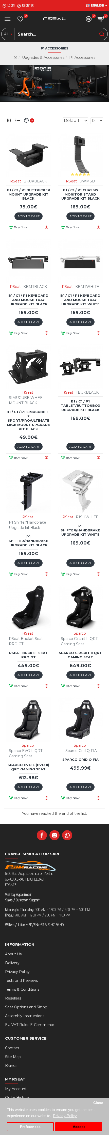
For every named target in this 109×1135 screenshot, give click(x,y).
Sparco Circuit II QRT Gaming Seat (80, 655)
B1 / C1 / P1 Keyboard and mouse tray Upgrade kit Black (28, 299)
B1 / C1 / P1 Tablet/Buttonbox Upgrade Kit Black (80, 405)
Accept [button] (79, 1127)
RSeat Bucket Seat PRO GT (28, 655)
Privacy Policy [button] (65, 1116)
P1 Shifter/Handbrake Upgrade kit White (80, 530)
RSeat (15, 181)
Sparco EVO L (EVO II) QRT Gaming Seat (28, 767)
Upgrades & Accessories (43, 57)
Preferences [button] (30, 1127)
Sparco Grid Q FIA (80, 760)
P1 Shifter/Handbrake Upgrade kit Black (28, 540)
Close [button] (98, 1103)
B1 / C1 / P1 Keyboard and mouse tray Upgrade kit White (80, 299)
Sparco (80, 633)
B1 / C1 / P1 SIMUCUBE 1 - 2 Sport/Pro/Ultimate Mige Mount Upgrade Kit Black (28, 420)
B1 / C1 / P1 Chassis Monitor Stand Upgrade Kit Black (80, 194)
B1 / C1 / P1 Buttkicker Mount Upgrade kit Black (28, 194)
